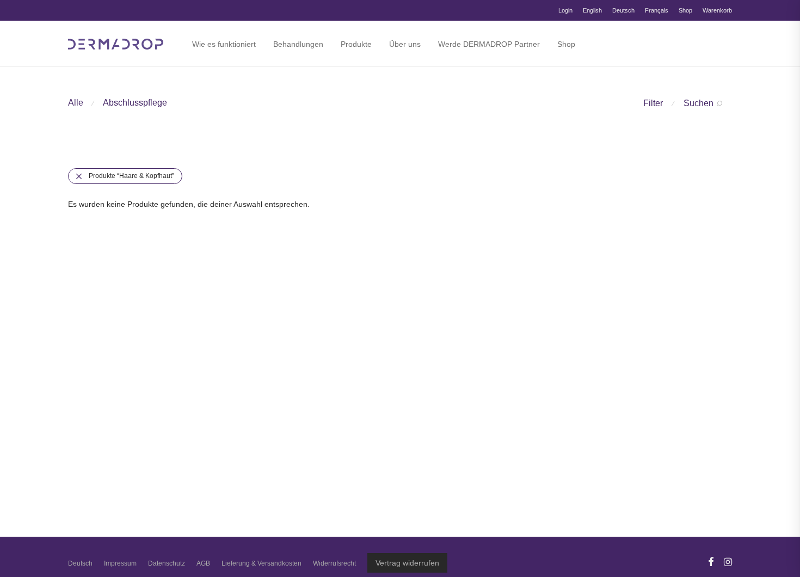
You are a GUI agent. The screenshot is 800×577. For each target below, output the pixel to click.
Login (565, 11)
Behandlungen (298, 44)
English (592, 11)
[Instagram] (728, 561)
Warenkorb (717, 11)
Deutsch (623, 11)
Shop (685, 11)
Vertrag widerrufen (407, 562)
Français (656, 11)
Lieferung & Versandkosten (261, 563)
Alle (75, 102)
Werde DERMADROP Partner (489, 44)
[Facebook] (710, 561)
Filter (653, 103)
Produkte (356, 44)
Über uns (405, 44)
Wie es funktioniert (224, 44)
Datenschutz (166, 563)
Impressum (120, 563)
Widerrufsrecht (334, 563)
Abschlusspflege (135, 102)
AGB (203, 563)
